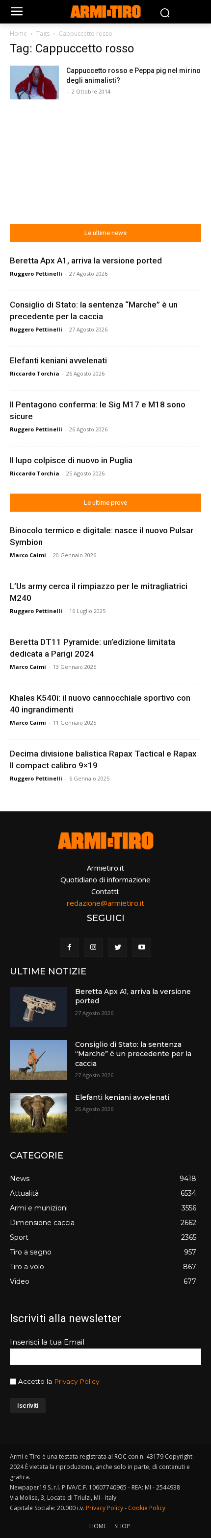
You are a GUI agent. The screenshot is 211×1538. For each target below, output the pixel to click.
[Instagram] (93, 947)
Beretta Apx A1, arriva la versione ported (86, 260)
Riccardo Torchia (34, 373)
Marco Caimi (28, 555)
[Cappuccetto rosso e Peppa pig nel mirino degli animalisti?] (34, 82)
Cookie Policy (146, 1508)
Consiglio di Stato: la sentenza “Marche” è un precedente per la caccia (133, 1054)
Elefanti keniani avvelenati (58, 360)
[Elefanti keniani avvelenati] (38, 1113)
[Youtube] (141, 947)
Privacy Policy (76, 1381)
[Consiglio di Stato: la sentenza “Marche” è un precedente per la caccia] (38, 1060)
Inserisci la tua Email (47, 1342)
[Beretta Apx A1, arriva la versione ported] (38, 1007)
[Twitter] (117, 947)
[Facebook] (69, 947)
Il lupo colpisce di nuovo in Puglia (71, 460)
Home (18, 33)
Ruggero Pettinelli (36, 273)
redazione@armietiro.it (105, 903)
